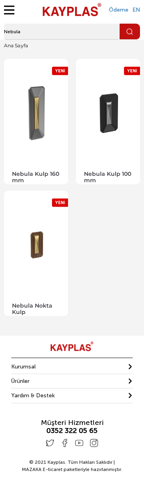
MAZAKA (32, 469)
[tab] (72, 367)
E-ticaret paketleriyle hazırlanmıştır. (72, 469)
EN (136, 9)
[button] (72, 367)
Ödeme (118, 9)
